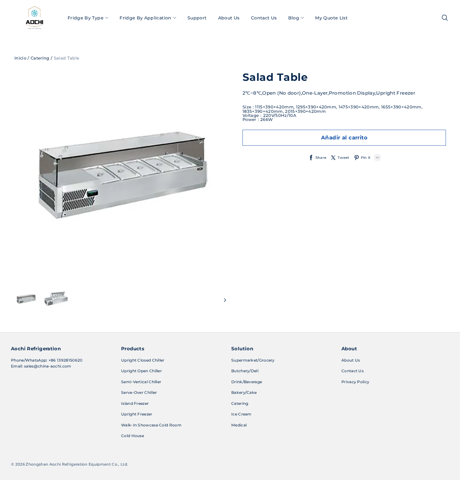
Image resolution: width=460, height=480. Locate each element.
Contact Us (264, 18)
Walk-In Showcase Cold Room (151, 425)
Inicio (20, 57)
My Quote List (331, 18)
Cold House (132, 435)
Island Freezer (135, 403)
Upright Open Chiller (141, 370)
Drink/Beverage (246, 381)
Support (197, 18)
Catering (40, 57)
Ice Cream (241, 414)
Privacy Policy (355, 381)
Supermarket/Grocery (253, 360)
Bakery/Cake (244, 392)
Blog (293, 18)
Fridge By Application (145, 18)
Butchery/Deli (244, 370)
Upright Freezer (136, 414)
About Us (229, 18)
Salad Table (66, 57)
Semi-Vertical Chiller (141, 381)
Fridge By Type (86, 18)
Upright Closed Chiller (143, 360)
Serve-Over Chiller (139, 392)
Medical (239, 425)
